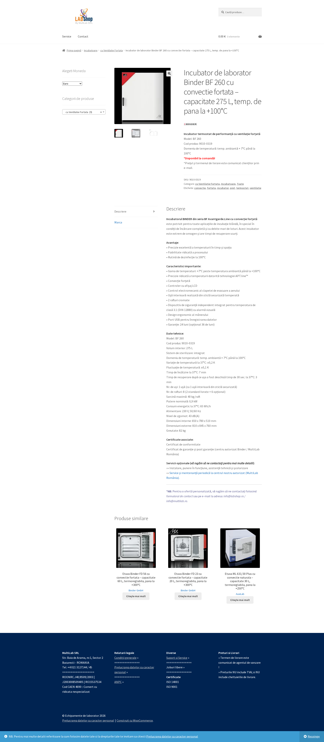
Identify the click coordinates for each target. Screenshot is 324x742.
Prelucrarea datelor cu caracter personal (172, 736)
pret (232, 188)
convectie (200, 188)
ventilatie (255, 188)
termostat (242, 188)
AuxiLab (240, 594)
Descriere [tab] (120, 211)
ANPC (118, 682)
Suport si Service (176, 658)
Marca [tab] (118, 222)
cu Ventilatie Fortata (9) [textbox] (83, 112)
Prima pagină (74, 50)
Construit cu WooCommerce (135, 720)
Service (66, 36)
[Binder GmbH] (190, 124)
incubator (223, 188)
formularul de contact (179, 496)
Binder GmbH (136, 590)
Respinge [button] (314, 736)
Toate (240, 184)
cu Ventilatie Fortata (111, 50)
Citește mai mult (136, 596)
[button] (169, 73)
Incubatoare (91, 50)
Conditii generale (125, 658)
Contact (83, 36)
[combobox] (84, 112)
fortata (211, 188)
